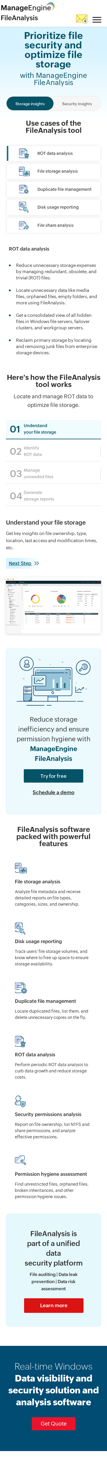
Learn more (53, 1305)
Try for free (53, 776)
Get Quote (54, 1423)
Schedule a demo (53, 792)
